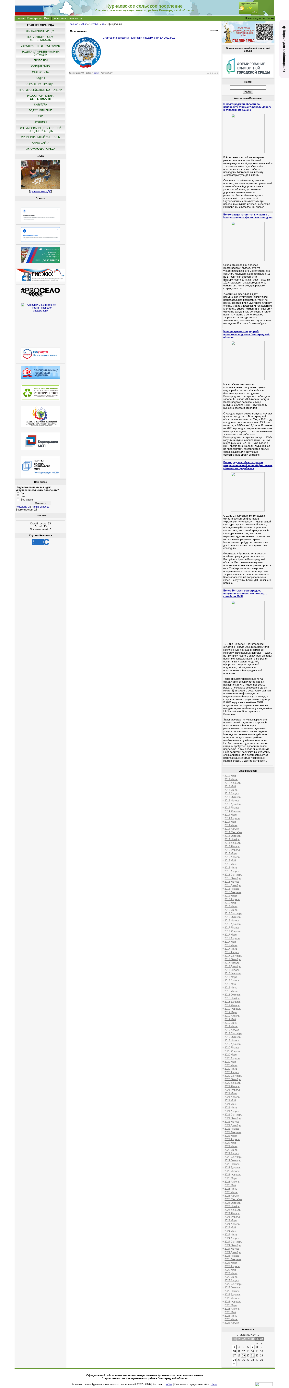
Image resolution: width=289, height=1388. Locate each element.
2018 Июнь (231, 987)
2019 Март (231, 1012)
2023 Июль (231, 1192)
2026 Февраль (233, 1301)
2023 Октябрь (233, 1202)
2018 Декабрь (233, 1001)
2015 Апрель (232, 857)
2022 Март (231, 1135)
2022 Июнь (231, 1146)
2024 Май (230, 1227)
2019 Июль (231, 1026)
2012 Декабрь (233, 782)
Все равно (27, 499)
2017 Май (230, 941)
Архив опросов (40, 506)
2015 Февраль (233, 849)
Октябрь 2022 (248, 1334)
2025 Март (231, 1262)
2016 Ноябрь (232, 920)
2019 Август (232, 1029)
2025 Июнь (231, 1273)
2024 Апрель (232, 1224)
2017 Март (231, 934)
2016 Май (230, 902)
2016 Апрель (232, 899)
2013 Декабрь (233, 804)
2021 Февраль (233, 1089)
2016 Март (231, 895)
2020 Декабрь (233, 1082)
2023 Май (230, 1185)
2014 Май (230, 821)
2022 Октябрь (233, 1160)
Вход (47, 18)
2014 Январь (232, 807)
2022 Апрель (232, 1139)
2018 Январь (232, 969)
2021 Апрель (232, 1097)
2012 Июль (231, 779)
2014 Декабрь (233, 842)
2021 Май (230, 1100)
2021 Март (231, 1093)
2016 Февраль (233, 892)
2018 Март (231, 977)
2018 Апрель (232, 980)
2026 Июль (231, 1319)
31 (234, 1364)
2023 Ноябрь (232, 1206)
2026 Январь (232, 1298)
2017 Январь (232, 927)
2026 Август (232, 1322)
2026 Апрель (232, 1308)
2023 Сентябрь (233, 1199)
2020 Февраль (233, 1051)
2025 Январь (232, 1255)
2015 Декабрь (233, 885)
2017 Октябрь (233, 959)
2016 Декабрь (233, 924)
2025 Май (230, 1269)
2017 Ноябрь (232, 962)
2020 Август (232, 1072)
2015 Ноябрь (232, 881)
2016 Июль (231, 909)
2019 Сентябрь (233, 1033)
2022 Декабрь (233, 1167)
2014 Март (231, 814)
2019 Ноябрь (232, 1040)
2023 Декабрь (233, 1209)
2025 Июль (231, 1276)
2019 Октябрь (233, 1037)
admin (96, 73)
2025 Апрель (232, 1266)
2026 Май (230, 1312)
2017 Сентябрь (233, 955)
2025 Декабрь (233, 1294)
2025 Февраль (233, 1259)
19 (243, 1355)
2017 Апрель (232, 938)
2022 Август (232, 1153)
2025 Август (232, 1280)
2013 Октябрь (233, 797)
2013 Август (232, 793)
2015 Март (231, 853)
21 (252, 1355)
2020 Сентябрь (233, 1075)
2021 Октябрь (233, 1118)
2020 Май (230, 1061)
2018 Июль (231, 991)
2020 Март (231, 1054)
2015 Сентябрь (233, 874)
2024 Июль (231, 1234)
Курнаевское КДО (40, 191)
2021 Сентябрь (233, 1114)
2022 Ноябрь (232, 1164)
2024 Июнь (231, 1231)
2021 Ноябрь (232, 1121)
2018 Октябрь (233, 994)
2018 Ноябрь (232, 998)
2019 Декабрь (233, 1044)
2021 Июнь (231, 1104)
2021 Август (232, 1111)
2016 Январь (232, 888)
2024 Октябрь (233, 1245)
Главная (20, 18)
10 (234, 1351)
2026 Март (231, 1305)
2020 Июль (231, 1068)
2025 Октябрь (233, 1287)
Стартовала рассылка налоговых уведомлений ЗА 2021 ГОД (139, 37)
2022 (84, 24)
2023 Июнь (231, 1188)
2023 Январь (232, 1171)
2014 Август (232, 828)
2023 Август (232, 1195)
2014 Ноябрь (232, 839)
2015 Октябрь (233, 878)
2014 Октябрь (233, 835)
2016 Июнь (231, 906)
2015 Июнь (231, 864)
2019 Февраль (233, 1008)
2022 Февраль (233, 1132)
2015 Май (230, 860)
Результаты (22, 506)
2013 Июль (231, 789)
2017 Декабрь (233, 966)
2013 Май (230, 786)
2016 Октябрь (233, 917)
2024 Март (231, 1220)
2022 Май (230, 1142)
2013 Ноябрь (232, 800)
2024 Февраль (233, 1216)
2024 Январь (232, 1213)
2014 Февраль (233, 811)
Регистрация (34, 18)
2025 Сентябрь (233, 1284)
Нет (23, 496)
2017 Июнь (231, 945)
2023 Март (231, 1178)
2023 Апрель (232, 1181)
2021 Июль (231, 1107)
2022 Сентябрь (233, 1156)
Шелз (214, 1384)
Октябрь (94, 24)
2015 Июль (231, 867)
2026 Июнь (231, 1315)
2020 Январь (232, 1047)
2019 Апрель (232, 1015)
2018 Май (230, 984)
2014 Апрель (232, 818)
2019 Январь (232, 1005)
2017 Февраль (233, 931)
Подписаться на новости (67, 18)
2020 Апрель (232, 1058)
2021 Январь (232, 1086)
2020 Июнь (231, 1065)
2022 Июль (231, 1149)
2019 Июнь (231, 1022)
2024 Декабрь (233, 1252)
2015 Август (232, 871)
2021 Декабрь (233, 1125)
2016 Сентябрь (233, 913)
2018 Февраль (233, 973)
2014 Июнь (231, 825)
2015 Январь (232, 846)
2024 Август (232, 1238)
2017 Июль (231, 948)
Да (22, 493)
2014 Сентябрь (233, 832)
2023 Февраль (233, 1174)
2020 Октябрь (233, 1079)
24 (234, 1359)
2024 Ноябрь (232, 1248)
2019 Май (230, 1019)
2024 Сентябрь (233, 1241)
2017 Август (232, 952)
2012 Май (230, 775)
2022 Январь (232, 1128)
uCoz (169, 1384)
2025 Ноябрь (232, 1291)
